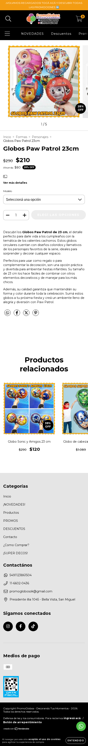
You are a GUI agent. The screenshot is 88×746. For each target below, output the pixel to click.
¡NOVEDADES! (14, 504)
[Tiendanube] (16, 729)
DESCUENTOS (14, 529)
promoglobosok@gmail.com (31, 591)
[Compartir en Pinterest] (35, 314)
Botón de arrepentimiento (22, 722)
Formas (21, 137)
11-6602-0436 (19, 583)
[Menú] (7, 34)
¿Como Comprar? (16, 545)
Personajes (40, 137)
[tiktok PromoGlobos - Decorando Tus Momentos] (33, 626)
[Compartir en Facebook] (17, 314)
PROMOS (10, 521)
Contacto (10, 537)
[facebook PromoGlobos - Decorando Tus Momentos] (20, 626)
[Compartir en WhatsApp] (7, 313)
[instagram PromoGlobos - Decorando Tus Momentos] (8, 626)
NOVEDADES (32, 34)
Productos (11, 513)
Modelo (7, 191)
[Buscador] (8, 19)
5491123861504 (21, 575)
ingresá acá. (72, 718)
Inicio (7, 137)
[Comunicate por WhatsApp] (81, 726)
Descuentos (61, 34)
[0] (79, 20)
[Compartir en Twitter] (26, 314)
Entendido (75, 740)
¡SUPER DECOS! (15, 553)
